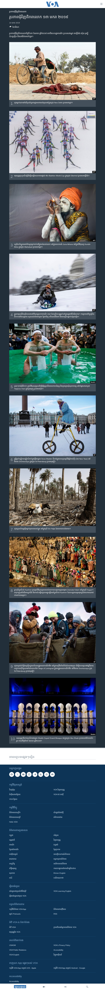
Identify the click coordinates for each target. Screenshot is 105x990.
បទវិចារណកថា (59, 878)
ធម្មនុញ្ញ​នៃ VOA (14, 932)
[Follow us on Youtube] (23, 774)
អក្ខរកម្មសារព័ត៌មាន (60, 859)
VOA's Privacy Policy (62, 945)
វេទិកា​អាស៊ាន (58, 817)
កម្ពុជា (11, 835)
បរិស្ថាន (56, 835)
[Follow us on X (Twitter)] (17, 774)
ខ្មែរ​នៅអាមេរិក (14, 849)
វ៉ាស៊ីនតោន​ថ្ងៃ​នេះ (14, 794)
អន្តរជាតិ (12, 840)
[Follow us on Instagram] (29, 774)
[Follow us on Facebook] (11, 774)
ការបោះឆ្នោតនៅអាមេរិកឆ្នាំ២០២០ (65, 868)
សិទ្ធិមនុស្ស (12, 868)
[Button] (14, 27)
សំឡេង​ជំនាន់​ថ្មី (59, 812)
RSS (55, 914)
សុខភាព (12, 873)
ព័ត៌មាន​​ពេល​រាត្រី (14, 817)
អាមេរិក (11, 845)
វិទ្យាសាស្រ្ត (57, 840)
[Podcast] (46, 774)
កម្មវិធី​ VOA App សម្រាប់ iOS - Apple (22, 968)
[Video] (44, 987)
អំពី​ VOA (12, 927)
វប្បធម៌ (56, 845)
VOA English (14, 955)
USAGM (12, 945)
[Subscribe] (52, 774)
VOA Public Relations (17, 950)
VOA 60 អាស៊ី (59, 794)
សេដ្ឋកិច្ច (12, 864)
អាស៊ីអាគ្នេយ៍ (13, 854)
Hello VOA (13, 822)
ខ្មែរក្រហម (57, 849)
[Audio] (65, 987)
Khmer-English (59, 873)
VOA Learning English (62, 891)
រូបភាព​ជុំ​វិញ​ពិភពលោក (17, 11)
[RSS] (40, 774)
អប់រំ (10, 878)
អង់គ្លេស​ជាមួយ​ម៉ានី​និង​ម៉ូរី (17, 891)
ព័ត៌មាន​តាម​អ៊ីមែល (60, 909)
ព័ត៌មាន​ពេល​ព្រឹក (14, 812)
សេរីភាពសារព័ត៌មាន (60, 864)
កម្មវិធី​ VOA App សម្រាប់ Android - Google (69, 968)
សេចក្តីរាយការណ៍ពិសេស (62, 854)
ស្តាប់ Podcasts (14, 914)
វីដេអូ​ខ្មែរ (12, 790)
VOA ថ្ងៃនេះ (13, 799)
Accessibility (58, 950)
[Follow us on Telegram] (35, 774)
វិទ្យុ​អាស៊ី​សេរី (58, 955)
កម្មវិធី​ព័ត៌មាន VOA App (17, 909)
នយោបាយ (12, 859)
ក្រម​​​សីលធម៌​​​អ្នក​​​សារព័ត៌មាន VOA (65, 927)
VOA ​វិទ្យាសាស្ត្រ (59, 790)
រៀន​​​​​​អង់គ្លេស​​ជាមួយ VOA (17, 896)
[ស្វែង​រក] (87, 987)
